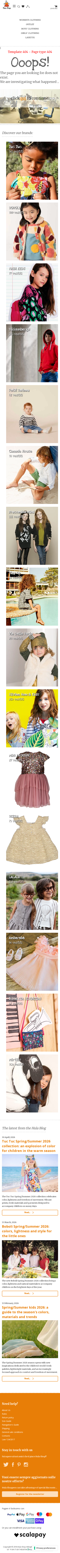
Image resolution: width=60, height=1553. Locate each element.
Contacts (6, 1435)
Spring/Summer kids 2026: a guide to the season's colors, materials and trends (25, 1312)
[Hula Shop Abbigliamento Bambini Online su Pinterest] (19, 1465)
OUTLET (30, 24)
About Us (6, 1410)
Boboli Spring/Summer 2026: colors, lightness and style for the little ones (27, 1231)
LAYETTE (30, 37)
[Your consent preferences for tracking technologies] (45, 1548)
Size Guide (6, 1421)
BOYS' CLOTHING (30, 28)
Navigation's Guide (10, 1424)
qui (23, 98)
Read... (27, 1213)
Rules (4, 1413)
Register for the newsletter (30, 1494)
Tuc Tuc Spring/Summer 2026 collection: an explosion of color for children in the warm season (29, 1146)
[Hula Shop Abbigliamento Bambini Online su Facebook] (13, 1465)
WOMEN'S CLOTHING (30, 20)
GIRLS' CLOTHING (30, 33)
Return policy (8, 1417)
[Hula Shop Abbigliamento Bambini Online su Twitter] (6, 1465)
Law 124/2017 (8, 1439)
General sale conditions (12, 1432)
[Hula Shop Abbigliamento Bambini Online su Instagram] (26, 1465)
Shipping (5, 1428)
